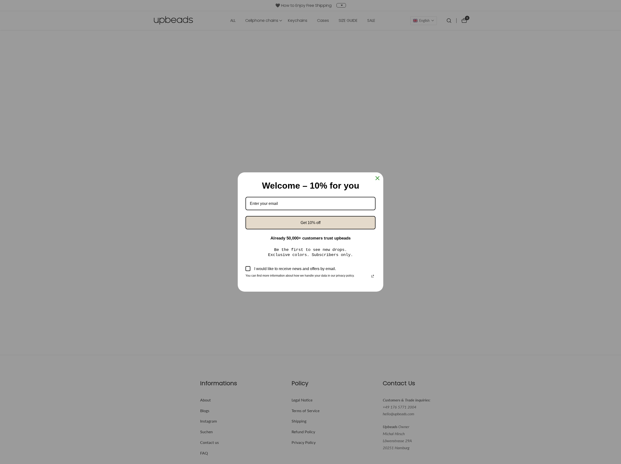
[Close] (377, 178)
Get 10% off (310, 223)
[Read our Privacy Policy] (373, 276)
